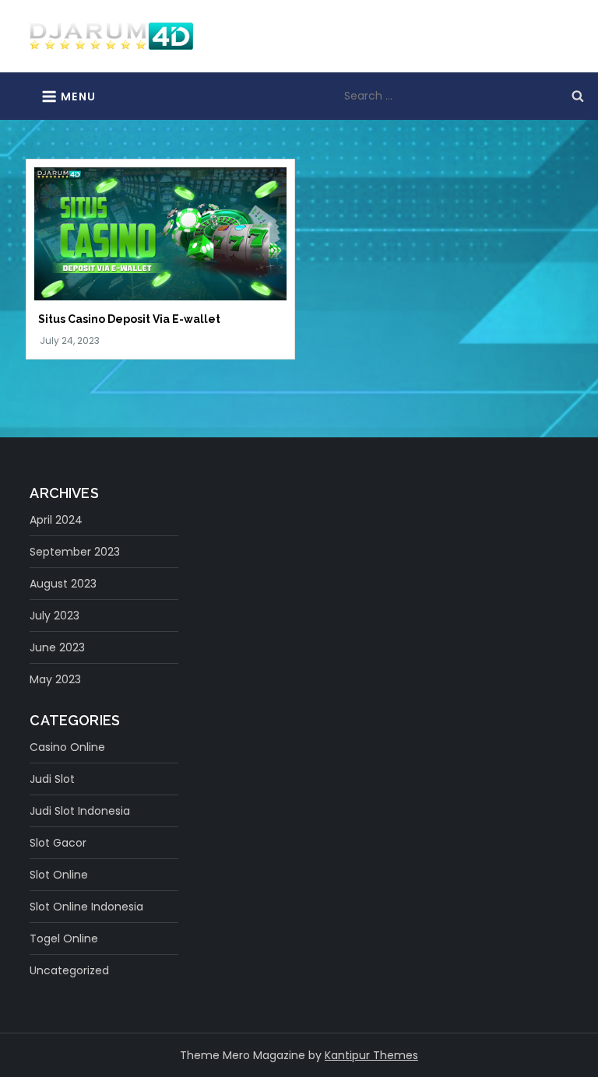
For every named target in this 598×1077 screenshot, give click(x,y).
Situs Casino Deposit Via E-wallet (129, 319)
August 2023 (63, 583)
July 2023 (54, 615)
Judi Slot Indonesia (80, 811)
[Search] (578, 95)
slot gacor (58, 843)
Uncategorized (69, 970)
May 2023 (55, 679)
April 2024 (56, 520)
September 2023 (75, 552)
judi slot (52, 779)
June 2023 (57, 647)
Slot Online (59, 874)
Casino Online (67, 747)
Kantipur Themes (371, 1055)
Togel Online (64, 938)
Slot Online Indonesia (86, 906)
